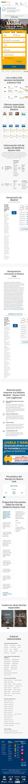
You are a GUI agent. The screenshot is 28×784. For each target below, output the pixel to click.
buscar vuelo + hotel (19, 62)
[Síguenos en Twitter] (22, 756)
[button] (14, 40)
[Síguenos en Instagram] (22, 750)
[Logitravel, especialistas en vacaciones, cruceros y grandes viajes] (5, 2)
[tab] (4, 497)
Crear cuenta (16, 3)
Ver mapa (14, 213)
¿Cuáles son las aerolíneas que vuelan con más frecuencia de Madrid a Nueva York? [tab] (6, 515)
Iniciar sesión (24, 11)
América (8, 71)
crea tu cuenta (14, 17)
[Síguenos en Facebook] (22, 746)
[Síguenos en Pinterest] (22, 759)
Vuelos (2, 71)
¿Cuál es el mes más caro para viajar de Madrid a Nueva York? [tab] (7, 586)
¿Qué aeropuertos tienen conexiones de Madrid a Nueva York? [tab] (7, 534)
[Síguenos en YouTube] (22, 753)
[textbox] (8, 35)
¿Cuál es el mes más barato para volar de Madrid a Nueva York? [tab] (7, 563)
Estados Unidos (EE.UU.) (16, 71)
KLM (16, 525)
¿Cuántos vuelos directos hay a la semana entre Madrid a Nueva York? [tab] (7, 525)
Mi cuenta (21, 3)
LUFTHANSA (18, 522)
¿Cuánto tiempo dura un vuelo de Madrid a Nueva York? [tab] (7, 578)
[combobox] (14, 50)
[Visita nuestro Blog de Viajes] (23, 765)
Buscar (14, 66)
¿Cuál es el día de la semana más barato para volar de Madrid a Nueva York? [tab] (7, 543)
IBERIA (16, 520)
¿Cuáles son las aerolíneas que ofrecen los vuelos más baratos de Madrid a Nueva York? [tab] (7, 553)
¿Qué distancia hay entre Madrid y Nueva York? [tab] (7, 571)
